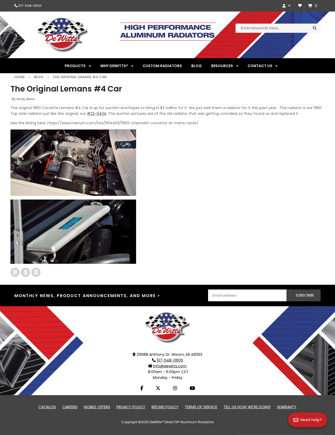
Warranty (287, 407)
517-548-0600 (30, 5)
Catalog (47, 407)
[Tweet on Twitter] (36, 272)
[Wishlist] (300, 5)
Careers (69, 407)
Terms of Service (201, 407)
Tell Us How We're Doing (247, 407)
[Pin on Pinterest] (26, 272)
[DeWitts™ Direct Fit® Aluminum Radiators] (167, 327)
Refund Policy (165, 407)
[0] (311, 5)
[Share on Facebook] (15, 272)
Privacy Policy (130, 407)
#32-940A (96, 113)
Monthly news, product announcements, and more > (87, 295)
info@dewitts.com (170, 366)
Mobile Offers (97, 407)
